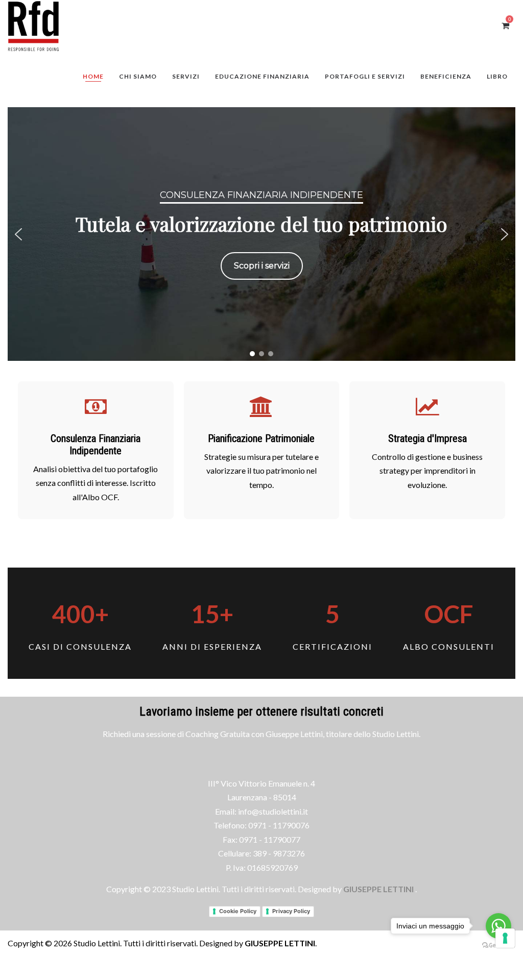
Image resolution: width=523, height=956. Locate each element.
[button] (18, 234)
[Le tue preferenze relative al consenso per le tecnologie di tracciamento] (505, 938)
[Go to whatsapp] (498, 926)
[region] (261, 234)
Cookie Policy (237, 911)
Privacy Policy (291, 911)
